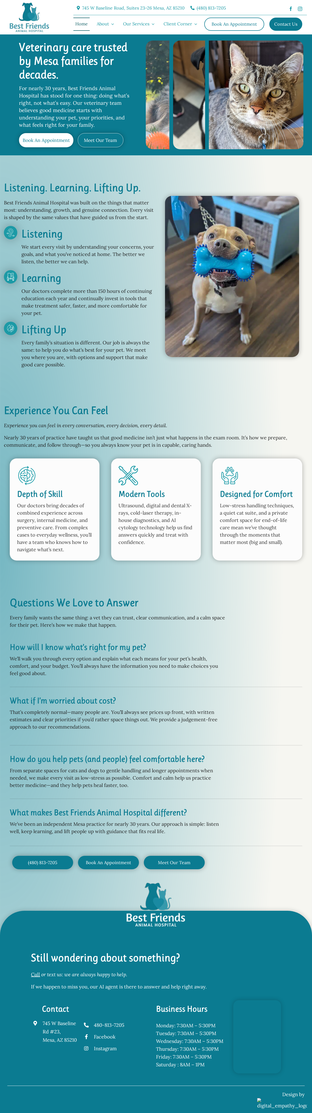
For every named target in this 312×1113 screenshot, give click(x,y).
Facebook (105, 1037)
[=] (29, 5)
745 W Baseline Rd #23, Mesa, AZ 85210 (60, 1031)
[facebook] (291, 8)
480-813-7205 (109, 1025)
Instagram (105, 1048)
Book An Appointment (46, 140)
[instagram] (300, 8)
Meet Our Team (100, 140)
